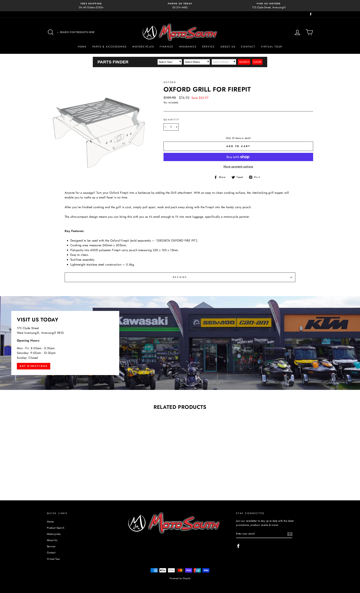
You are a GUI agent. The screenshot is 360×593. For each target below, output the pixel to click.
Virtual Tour (271, 46)
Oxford (170, 82)
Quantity (171, 119)
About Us (228, 46)
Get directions (33, 366)
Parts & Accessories (109, 46)
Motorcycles (143, 46)
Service (208, 46)
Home (82, 46)
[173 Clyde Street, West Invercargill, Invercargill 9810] (180, 343)
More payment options (238, 166)
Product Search (55, 528)
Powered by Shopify (180, 578)
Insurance (187, 46)
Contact (248, 46)
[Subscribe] (289, 533)
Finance (166, 46)
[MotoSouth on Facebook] (238, 546)
